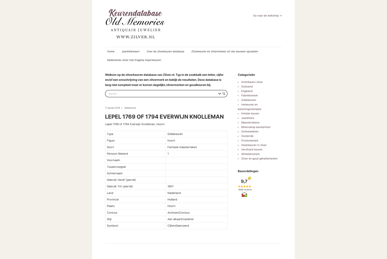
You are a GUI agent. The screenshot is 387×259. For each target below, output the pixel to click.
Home (110, 51)
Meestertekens (250, 122)
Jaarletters (247, 118)
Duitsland (247, 86)
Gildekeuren (130, 108)
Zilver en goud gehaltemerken (259, 158)
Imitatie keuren (250, 113)
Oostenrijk (247, 136)
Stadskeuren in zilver (254, 145)
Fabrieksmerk (249, 95)
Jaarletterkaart (131, 51)
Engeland (247, 91)
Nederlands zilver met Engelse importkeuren (134, 60)
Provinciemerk (249, 140)
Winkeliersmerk (250, 154)
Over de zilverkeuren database (165, 51)
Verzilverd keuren (251, 149)
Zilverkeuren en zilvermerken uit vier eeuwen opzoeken (224, 51)
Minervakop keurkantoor (256, 127)
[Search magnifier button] (224, 94)
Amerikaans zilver (252, 82)
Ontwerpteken (250, 131)
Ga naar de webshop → (267, 15)
